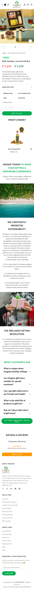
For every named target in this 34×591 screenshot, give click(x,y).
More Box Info (8, 87)
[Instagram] (7, 488)
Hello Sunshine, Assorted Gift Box (17, 53)
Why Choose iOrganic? (9, 502)
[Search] (31, 5)
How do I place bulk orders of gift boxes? (16, 411)
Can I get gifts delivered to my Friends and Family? (16, 392)
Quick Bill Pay (6, 531)
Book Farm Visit (7, 511)
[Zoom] (30, 41)
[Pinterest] (11, 488)
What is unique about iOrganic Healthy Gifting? (15, 370)
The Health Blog (7, 514)
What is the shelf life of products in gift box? (14, 402)
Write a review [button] (17, 454)
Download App (7, 534)
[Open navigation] (2, 5)
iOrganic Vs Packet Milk (10, 505)
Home (4, 53)
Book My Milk (6, 508)
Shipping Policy (7, 544)
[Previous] (3, 47)
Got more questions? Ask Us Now (17, 421)
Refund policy (6, 521)
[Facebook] (2, 488)
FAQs (3, 547)
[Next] (31, 47)
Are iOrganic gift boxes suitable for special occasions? (14, 381)
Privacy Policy (6, 540)
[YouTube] (15, 488)
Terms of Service (7, 518)
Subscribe (9, 573)
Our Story (5, 499)
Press (4, 550)
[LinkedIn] (19, 488)
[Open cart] (25, 5)
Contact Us (5, 537)
